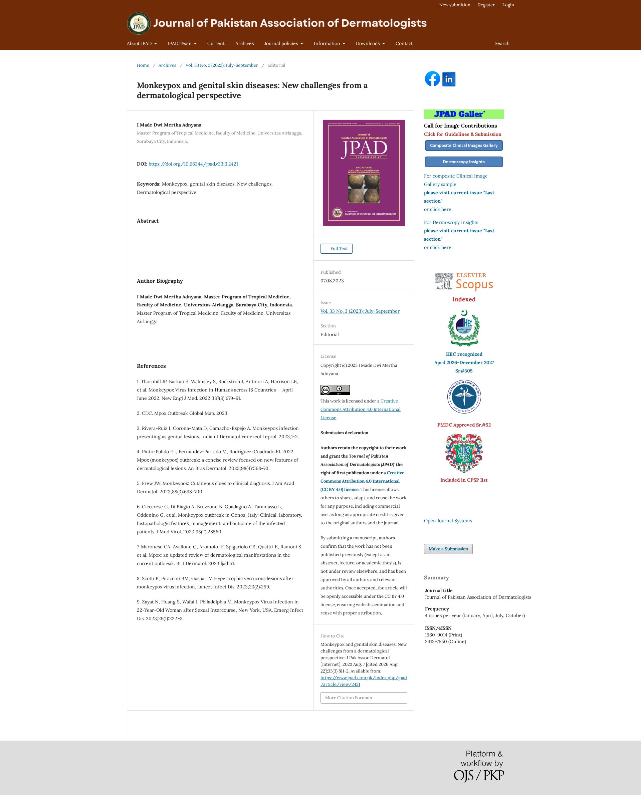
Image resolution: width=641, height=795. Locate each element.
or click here (437, 209)
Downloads (368, 43)
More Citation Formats (348, 698)
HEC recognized (464, 354)
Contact (404, 43)
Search (502, 43)
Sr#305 (464, 371)
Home (143, 65)
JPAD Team (180, 43)
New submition (454, 5)
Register (486, 5)
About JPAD (140, 43)
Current (216, 43)
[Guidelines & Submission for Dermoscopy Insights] (464, 168)
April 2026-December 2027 (464, 362)
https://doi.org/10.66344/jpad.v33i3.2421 (193, 164)
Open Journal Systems (448, 521)
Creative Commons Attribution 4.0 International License (360, 409)
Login (508, 5)
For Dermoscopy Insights (451, 222)
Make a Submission (448, 549)
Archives (244, 43)
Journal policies (281, 43)
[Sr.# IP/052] (464, 412)
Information (328, 43)
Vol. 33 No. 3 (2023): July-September (222, 65)
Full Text (339, 248)
